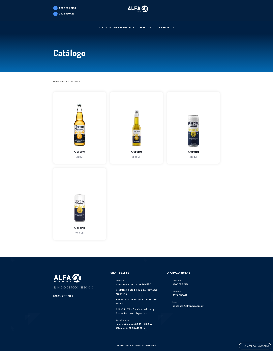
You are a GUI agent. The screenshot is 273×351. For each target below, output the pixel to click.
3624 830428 (66, 13)
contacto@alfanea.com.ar (187, 306)
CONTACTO (166, 27)
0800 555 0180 (67, 8)
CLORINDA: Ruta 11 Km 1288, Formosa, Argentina (136, 292)
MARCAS (145, 27)
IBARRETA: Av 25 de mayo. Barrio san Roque (136, 301)
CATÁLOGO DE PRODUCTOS (116, 27)
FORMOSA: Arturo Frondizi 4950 (133, 284)
